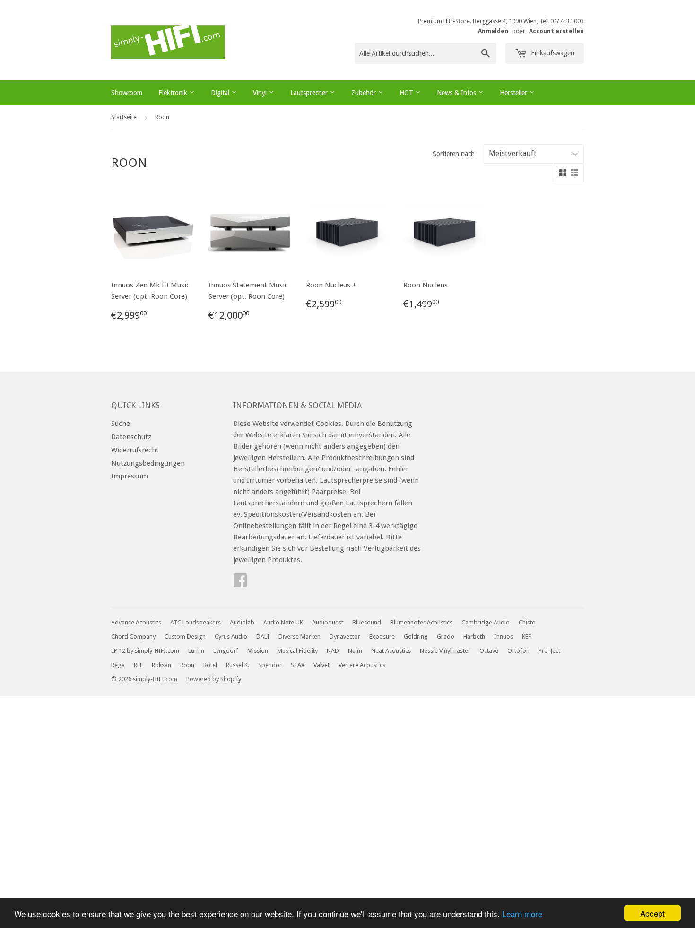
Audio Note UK (283, 622)
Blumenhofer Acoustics (421, 622)
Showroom (126, 92)
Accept (652, 913)
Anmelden (493, 31)
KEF (526, 636)
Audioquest (327, 622)
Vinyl (261, 92)
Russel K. (237, 664)
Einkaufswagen (551, 53)
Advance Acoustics (136, 622)
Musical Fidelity (297, 650)
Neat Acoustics (391, 650)
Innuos (503, 636)
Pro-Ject (549, 650)
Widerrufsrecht (135, 450)
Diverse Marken (299, 636)
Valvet (321, 664)
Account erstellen (556, 31)
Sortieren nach (454, 153)
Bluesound (366, 622)
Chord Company (133, 636)
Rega (118, 664)
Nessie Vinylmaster (445, 650)
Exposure (382, 636)
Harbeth (474, 636)
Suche (120, 423)
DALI (262, 636)
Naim (355, 650)
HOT (407, 92)
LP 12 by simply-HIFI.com (145, 650)
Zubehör (364, 92)
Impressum (129, 476)
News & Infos (457, 92)
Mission (257, 650)
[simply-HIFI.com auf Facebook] (240, 583)
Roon (187, 664)
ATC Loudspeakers (195, 622)
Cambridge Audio (485, 622)
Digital (221, 92)
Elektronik (173, 92)
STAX (297, 664)
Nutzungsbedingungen (148, 463)
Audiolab (242, 622)
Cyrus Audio (231, 636)
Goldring (416, 636)
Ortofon (518, 650)
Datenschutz (131, 437)
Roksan (161, 664)
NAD (333, 650)
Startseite (124, 117)
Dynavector (345, 636)
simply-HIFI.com (155, 679)
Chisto (527, 622)
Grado (445, 636)
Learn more (522, 913)
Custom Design (185, 636)
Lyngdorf (225, 650)
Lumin (196, 650)
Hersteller (514, 92)
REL (138, 664)
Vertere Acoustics (362, 664)
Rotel (210, 664)
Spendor (270, 664)
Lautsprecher (310, 92)
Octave (488, 650)
